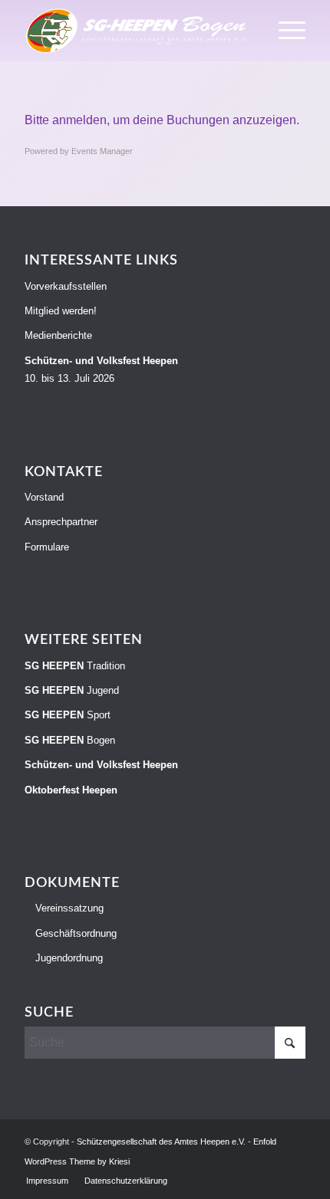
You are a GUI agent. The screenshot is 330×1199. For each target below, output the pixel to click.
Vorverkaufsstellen (66, 286)
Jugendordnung (67, 958)
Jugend (72, 690)
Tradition (75, 666)
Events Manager (102, 151)
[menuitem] (284, 30)
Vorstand (44, 497)
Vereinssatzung (68, 908)
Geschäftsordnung (74, 933)
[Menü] (284, 30)
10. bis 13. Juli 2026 (101, 369)
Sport (68, 715)
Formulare (47, 547)
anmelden (79, 119)
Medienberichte (58, 335)
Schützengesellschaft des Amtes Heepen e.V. (161, 1141)
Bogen (70, 740)
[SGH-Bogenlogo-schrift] (137, 30)
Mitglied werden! (61, 311)
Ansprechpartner (61, 521)
